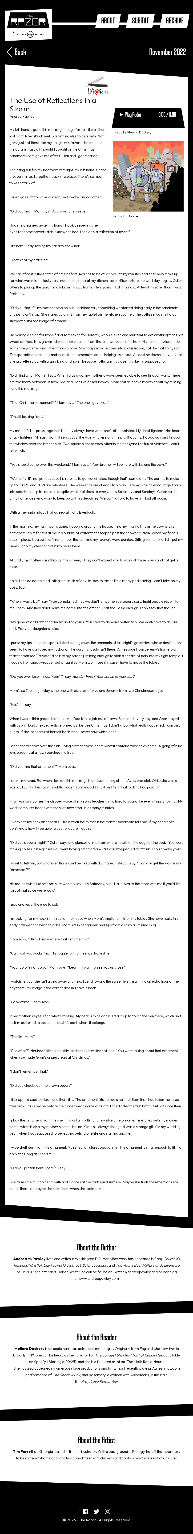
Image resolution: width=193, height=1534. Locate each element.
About (108, 20)
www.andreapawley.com (98, 1278)
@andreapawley (138, 1271)
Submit (140, 20)
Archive (175, 20)
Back (20, 52)
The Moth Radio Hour (144, 1361)
